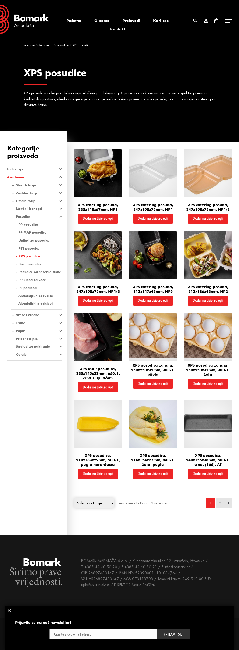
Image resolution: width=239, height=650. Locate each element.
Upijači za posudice (34, 240)
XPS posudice (29, 256)
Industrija (15, 169)
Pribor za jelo (27, 339)
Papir (20, 331)
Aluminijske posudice (35, 296)
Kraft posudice (30, 264)
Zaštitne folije (27, 193)
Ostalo (21, 354)
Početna (74, 20)
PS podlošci (27, 288)
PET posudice (29, 248)
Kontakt (117, 29)
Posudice (23, 216)
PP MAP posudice (32, 232)
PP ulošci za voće (32, 280)
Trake (20, 323)
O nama (102, 20)
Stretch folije (26, 185)
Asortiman (15, 177)
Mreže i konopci (29, 209)
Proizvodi (131, 20)
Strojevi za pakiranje (33, 346)
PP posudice (28, 224)
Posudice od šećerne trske (39, 272)
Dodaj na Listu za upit (98, 218)
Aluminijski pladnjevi (35, 303)
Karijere (161, 20)
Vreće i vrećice (27, 315)
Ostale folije (26, 201)
